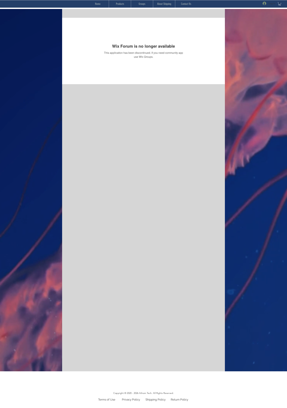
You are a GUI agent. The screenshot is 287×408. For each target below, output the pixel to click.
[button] (280, 3)
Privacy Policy (131, 399)
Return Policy (179, 399)
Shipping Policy (155, 399)
